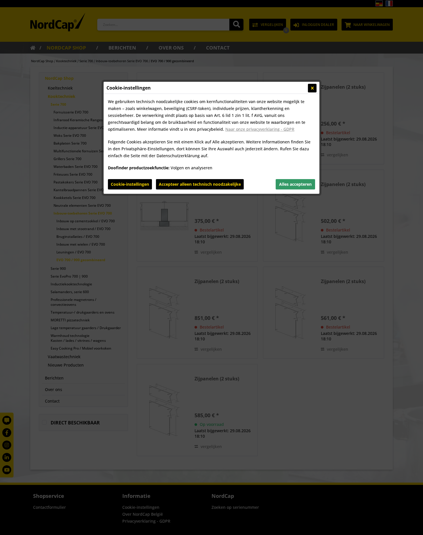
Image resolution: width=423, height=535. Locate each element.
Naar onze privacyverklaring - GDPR (259, 129)
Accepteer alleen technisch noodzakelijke (200, 184)
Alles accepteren (295, 184)
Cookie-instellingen (130, 184)
